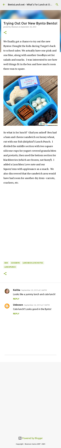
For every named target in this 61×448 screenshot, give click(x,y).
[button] (5, 33)
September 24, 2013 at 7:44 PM (37, 305)
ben (6, 263)
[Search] (57, 4)
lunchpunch (10, 267)
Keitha (16, 290)
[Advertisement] (30, 396)
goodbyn (15, 263)
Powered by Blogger (32, 438)
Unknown (18, 305)
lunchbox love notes (33, 263)
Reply (16, 299)
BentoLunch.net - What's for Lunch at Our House (33, 4)
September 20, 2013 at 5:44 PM (34, 290)
